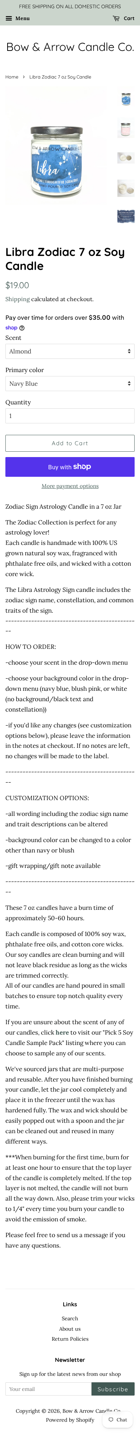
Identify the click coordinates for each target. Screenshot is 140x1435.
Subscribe (113, 1389)
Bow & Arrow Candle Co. (70, 46)
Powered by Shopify (70, 1419)
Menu (22, 18)
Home (11, 77)
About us (70, 1328)
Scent (13, 338)
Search (70, 1318)
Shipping (17, 299)
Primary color (24, 370)
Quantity (18, 402)
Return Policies (70, 1338)
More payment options (70, 486)
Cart (128, 18)
